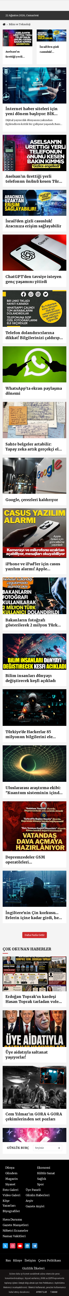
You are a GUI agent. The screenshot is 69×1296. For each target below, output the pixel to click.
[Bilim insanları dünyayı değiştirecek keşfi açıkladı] (34, 652)
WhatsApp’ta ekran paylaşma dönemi (33, 391)
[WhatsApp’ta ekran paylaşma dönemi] (34, 364)
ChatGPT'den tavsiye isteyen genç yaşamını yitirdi (33, 279)
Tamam (53, 1292)
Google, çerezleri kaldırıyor (31, 499)
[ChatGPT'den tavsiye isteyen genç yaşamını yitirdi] (34, 253)
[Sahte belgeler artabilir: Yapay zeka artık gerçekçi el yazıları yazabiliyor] (34, 420)
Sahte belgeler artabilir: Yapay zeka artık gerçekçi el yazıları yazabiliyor (32, 447)
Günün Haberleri (38, 1195)
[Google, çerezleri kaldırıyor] (34, 476)
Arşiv (29, 1200)
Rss (8, 1260)
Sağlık (41, 1179)
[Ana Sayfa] (4, 24)
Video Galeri (11, 1195)
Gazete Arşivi (35, 1206)
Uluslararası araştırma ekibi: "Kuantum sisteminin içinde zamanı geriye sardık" (33, 790)
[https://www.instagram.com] (12, 1245)
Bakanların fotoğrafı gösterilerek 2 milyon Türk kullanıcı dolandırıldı (31, 623)
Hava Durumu (12, 1219)
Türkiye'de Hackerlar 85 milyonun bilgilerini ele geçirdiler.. (29, 734)
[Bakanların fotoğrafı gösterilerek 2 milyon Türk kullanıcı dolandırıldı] (34, 595)
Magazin (11, 1179)
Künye (17, 1260)
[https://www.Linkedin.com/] (27, 1245)
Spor (40, 1184)
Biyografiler (11, 1211)
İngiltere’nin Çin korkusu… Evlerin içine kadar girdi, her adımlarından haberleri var (33, 915)
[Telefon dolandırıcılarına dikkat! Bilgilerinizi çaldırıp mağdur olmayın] (34, 308)
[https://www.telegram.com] (34, 1245)
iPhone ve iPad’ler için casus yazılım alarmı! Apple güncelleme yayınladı (32, 567)
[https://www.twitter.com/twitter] (5, 1245)
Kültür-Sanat (46, 1173)
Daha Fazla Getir (35, 935)
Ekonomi (43, 1167)
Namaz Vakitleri (14, 1236)
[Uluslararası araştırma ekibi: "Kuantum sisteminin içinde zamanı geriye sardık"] (34, 763)
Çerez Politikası (49, 1260)
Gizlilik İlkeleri (33, 1268)
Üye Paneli (33, 1190)
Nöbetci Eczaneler (15, 1230)
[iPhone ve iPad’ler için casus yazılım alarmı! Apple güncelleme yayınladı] (34, 533)
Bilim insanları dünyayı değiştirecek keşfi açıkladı (30, 678)
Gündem (11, 1173)
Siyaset (10, 1184)
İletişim (30, 1260)
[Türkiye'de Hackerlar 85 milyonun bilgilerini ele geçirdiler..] (34, 707)
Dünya (9, 1167)
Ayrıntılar (41, 1292)
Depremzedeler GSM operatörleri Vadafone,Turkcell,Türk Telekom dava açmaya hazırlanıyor (28, 860)
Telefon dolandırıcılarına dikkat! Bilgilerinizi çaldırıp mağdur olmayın (32, 335)
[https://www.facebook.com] (20, 1245)
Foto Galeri (10, 1190)
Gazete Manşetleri (15, 1225)
